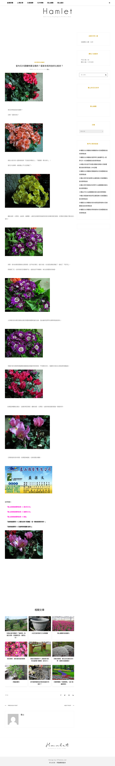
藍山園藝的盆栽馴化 (63, 633)
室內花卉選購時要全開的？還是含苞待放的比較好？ (39, 66)
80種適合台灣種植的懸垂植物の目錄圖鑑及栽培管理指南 (93, 211)
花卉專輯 (40, 3)
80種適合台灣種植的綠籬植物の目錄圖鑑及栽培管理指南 (93, 152)
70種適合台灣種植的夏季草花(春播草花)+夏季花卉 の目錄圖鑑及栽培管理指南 (93, 159)
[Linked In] (73, 695)
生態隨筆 (30, 3)
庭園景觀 (10, 3)
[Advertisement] (39, 46)
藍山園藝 (50, 3)
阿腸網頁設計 (61, 762)
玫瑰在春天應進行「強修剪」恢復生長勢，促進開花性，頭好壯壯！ (16, 635)
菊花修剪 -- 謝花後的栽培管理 (16, 658)
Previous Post (13, 705)
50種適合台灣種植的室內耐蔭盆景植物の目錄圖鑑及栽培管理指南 (93, 204)
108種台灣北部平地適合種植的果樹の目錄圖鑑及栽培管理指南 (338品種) (93, 166)
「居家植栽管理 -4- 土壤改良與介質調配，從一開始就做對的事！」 (26, 521)
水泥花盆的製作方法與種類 (40, 633)
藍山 (48, 69)
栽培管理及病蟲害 (39, 62)
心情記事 (20, 3)
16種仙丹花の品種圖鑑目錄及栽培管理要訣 (92, 192)
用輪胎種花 (16, 682)
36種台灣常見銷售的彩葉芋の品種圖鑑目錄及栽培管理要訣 (93, 186)
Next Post (67, 705)
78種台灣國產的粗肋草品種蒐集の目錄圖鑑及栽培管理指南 (93, 197)
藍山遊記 (61, 3)
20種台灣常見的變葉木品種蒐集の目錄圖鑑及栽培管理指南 (93, 179)
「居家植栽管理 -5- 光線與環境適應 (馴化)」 (19, 526)
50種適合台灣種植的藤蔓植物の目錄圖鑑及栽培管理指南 (93, 172)
